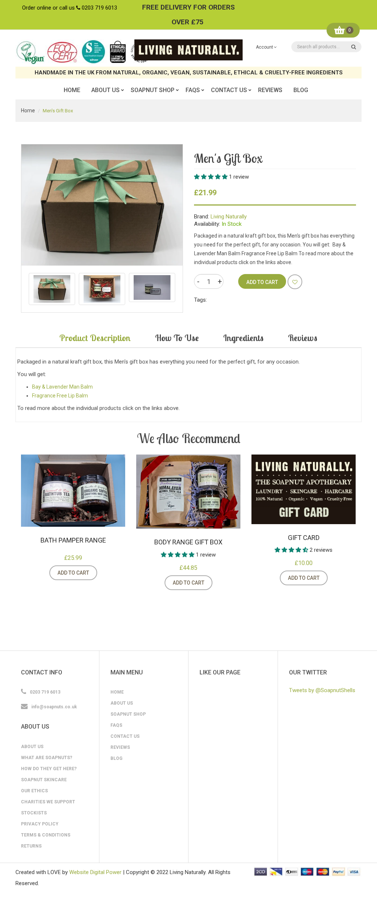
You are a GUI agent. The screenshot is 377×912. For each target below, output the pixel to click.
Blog (116, 758)
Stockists (34, 812)
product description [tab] (95, 337)
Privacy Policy (40, 824)
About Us (32, 746)
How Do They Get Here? (49, 768)
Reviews (120, 747)
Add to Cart (73, 573)
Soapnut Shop (128, 714)
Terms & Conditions (45, 835)
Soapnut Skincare (44, 779)
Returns (31, 846)
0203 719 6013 (99, 7)
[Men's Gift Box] (52, 289)
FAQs (116, 725)
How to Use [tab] (177, 337)
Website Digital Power (95, 872)
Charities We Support (48, 801)
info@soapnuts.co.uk (54, 706)
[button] (211, 176)
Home (28, 110)
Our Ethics (34, 790)
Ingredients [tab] (243, 337)
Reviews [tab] (302, 337)
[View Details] (106, 572)
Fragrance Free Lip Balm (60, 396)
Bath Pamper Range (73, 540)
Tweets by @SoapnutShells (322, 690)
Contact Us (125, 736)
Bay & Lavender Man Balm (62, 387)
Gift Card (304, 537)
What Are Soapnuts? (46, 757)
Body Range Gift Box (188, 542)
